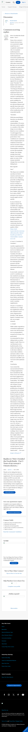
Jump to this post (15, 453)
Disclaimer (4, 640)
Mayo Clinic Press (5, 663)
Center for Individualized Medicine (9, 660)
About (3, 626)
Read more (14, 563)
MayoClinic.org (5, 710)
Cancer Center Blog (6, 657)
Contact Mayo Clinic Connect (8, 646)
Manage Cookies (19, 721)
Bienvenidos (14, 608)
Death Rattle (13, 20)
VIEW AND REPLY (9, 492)
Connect (7, 2)
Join (18, 2)
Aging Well (12, 22)
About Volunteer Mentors (7, 635)
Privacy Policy (12, 721)
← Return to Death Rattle (10, 13)
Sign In (23, 2)
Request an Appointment (14, 685)
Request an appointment (14, 512)
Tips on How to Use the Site (14, 573)
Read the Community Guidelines (12, 532)
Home (3, 7)
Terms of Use (4, 721)
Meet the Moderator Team (7, 632)
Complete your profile (14, 586)
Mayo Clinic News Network (7, 677)
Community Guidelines (6, 638)
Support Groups (12, 7)
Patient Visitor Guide (6, 666)
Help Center (4, 643)
